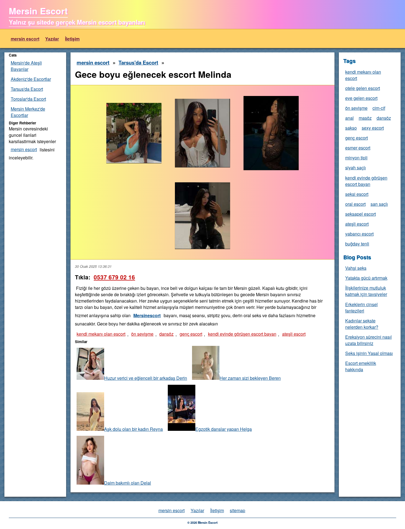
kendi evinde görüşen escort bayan (242, 334)
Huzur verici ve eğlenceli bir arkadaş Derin (145, 378)
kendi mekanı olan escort (101, 334)
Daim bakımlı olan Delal (127, 483)
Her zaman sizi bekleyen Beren (250, 378)
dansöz (166, 334)
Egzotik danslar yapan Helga (223, 429)
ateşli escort (294, 334)
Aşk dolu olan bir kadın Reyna (133, 429)
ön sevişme (142, 334)
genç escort (191, 334)
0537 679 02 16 (114, 277)
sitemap (237, 510)
